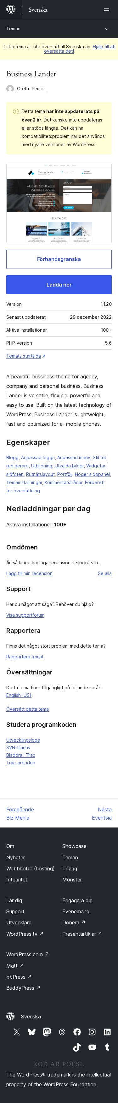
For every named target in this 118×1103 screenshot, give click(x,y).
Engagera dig (77, 900)
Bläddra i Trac (20, 755)
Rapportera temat (24, 656)
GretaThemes (31, 88)
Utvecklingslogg (23, 740)
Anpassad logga (38, 457)
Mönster (72, 879)
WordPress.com (27, 954)
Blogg (12, 457)
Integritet (16, 879)
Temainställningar (24, 482)
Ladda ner (59, 285)
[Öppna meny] (108, 9)
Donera (74, 922)
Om (10, 846)
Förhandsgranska (59, 259)
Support (15, 911)
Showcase (74, 846)
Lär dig (14, 900)
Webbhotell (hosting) (30, 868)
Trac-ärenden (20, 762)
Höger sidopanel (92, 474)
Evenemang (75, 911)
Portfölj (64, 474)
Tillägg (69, 868)
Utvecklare (18, 922)
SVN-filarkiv (18, 747)
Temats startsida (23, 356)
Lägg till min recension (29, 573)
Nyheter (15, 857)
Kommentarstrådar (63, 482)
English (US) (18, 695)
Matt (15, 966)
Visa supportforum (25, 615)
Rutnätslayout (40, 474)
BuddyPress (23, 988)
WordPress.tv (25, 934)
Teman (13, 28)
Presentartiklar (82, 934)
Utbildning (41, 465)
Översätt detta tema (27, 709)
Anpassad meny (73, 457)
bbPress (19, 977)
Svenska (31, 1016)
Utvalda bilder (69, 465)
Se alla (105, 573)
